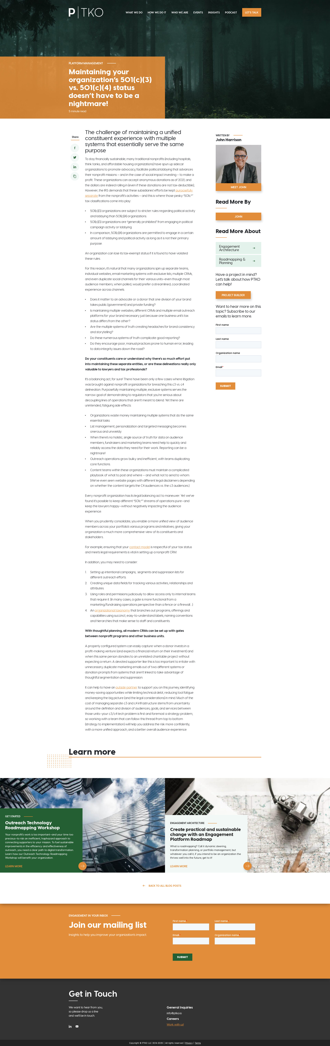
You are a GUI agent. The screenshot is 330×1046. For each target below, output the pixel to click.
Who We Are (179, 12)
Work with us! (175, 1024)
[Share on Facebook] (74, 148)
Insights (214, 12)
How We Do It (157, 12)
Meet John (238, 187)
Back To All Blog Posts (165, 885)
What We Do (134, 12)
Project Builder (233, 295)
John (238, 216)
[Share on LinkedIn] (74, 167)
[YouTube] (77, 1026)
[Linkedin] (71, 1026)
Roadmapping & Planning (232, 261)
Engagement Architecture (229, 248)
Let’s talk (251, 12)
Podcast (231, 12)
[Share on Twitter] (74, 157)
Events (198, 12)
